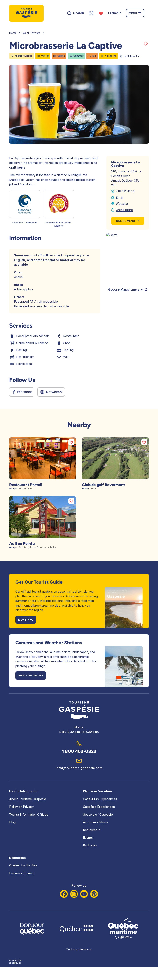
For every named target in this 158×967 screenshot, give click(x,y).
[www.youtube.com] (84, 894)
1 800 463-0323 (79, 751)
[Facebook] (64, 894)
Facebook (24, 392)
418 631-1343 (125, 191)
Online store (124, 210)
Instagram (53, 392)
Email (119, 197)
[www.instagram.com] (74, 894)
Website (122, 204)
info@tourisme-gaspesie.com (79, 768)
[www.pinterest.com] (94, 894)
